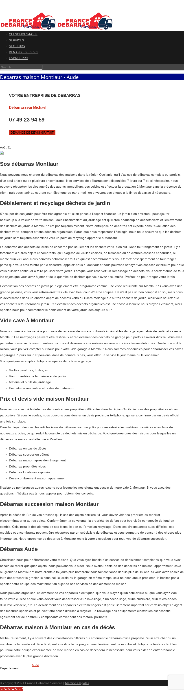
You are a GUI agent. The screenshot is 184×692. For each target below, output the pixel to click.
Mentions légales (77, 683)
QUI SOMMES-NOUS (23, 34)
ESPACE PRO (18, 58)
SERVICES (16, 40)
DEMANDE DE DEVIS (23, 52)
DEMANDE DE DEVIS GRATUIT (32, 132)
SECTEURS (17, 46)
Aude (35, 665)
